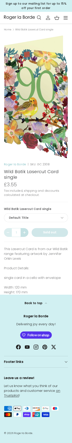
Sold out (50, 232)
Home (7, 29)
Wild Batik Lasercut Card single (34, 29)
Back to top (34, 303)
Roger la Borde (15, 164)
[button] (56, 17)
